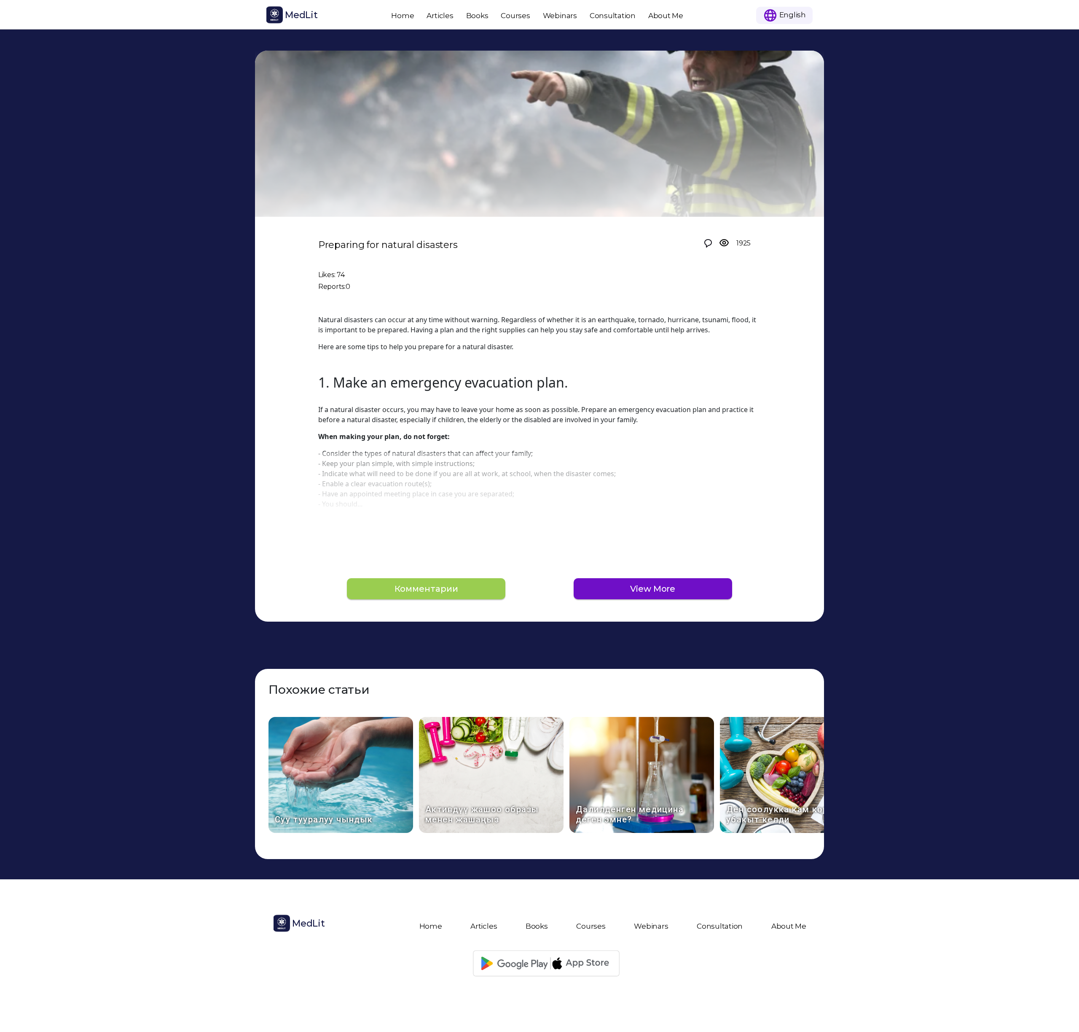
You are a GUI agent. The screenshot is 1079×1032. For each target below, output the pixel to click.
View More (652, 589)
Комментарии (426, 589)
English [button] (792, 14)
